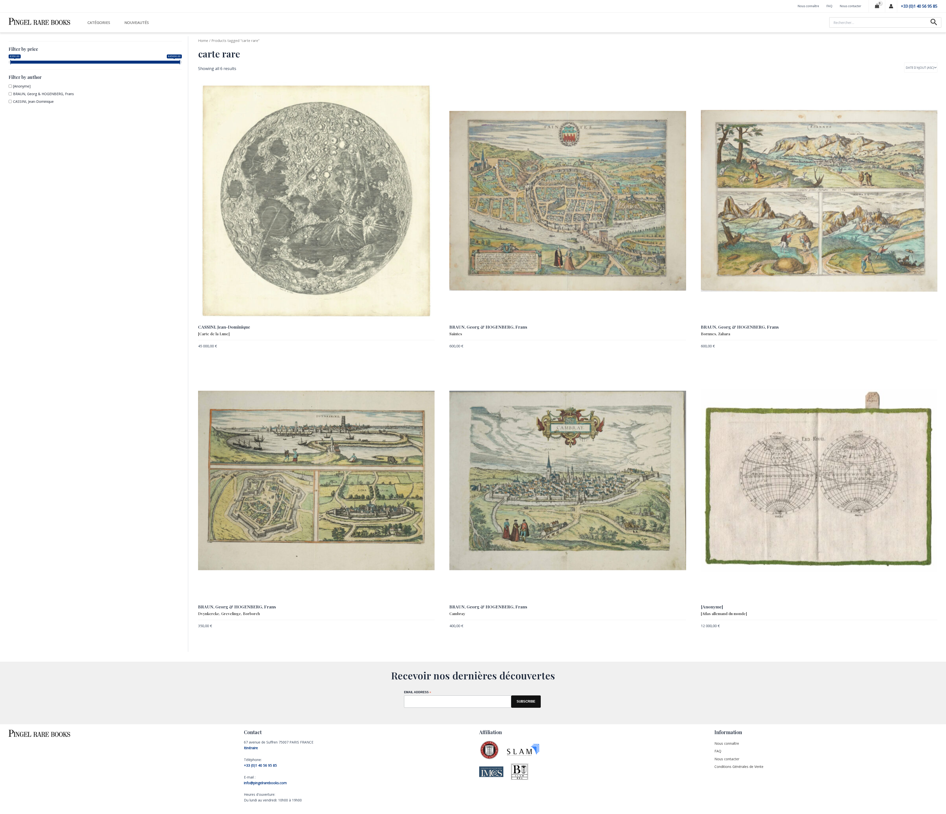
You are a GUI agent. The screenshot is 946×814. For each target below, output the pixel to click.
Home (203, 40)
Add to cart (425, 347)
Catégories (98, 22)
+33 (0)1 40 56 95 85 (919, 6)
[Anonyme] (22, 86)
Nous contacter (850, 6)
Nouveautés (136, 22)
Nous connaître (808, 6)
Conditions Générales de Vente (738, 766)
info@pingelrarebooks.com (265, 782)
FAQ (829, 6)
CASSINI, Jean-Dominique (33, 101)
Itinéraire (251, 747)
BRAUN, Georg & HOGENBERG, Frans (43, 93)
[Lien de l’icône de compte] (891, 6)
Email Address (417, 692)
